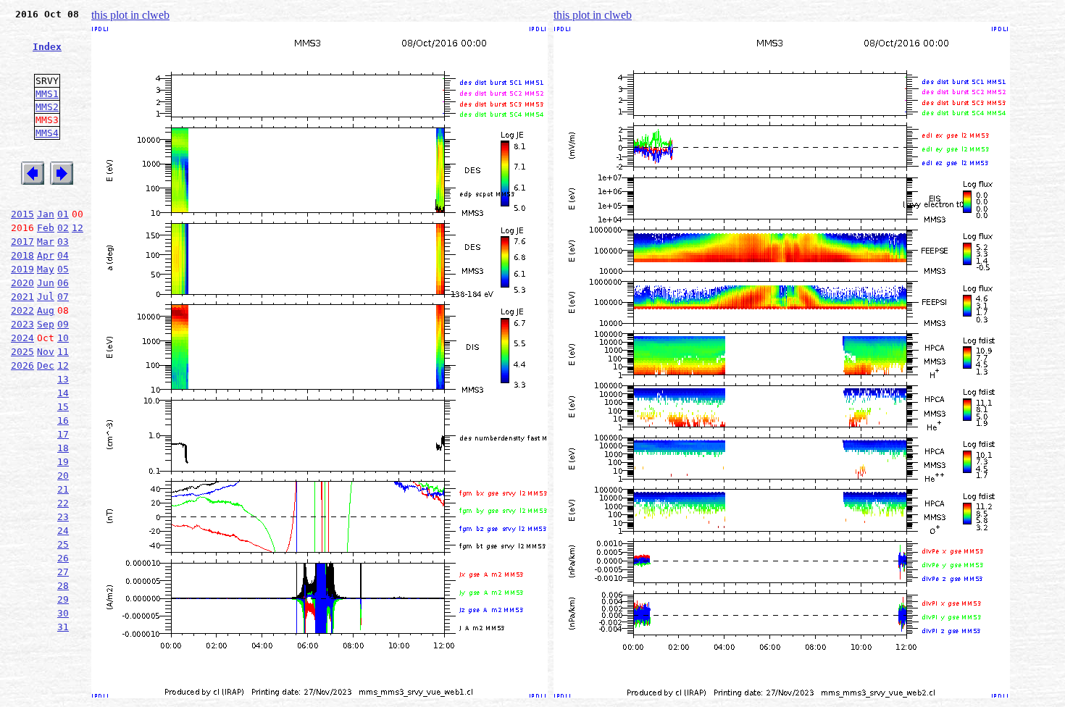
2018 (22, 255)
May (45, 269)
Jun (45, 282)
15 (63, 406)
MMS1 (47, 93)
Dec (45, 365)
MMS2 (47, 106)
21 (63, 489)
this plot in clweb (130, 15)
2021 (22, 296)
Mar (45, 241)
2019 (22, 269)
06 (63, 282)
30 (63, 613)
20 (63, 475)
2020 (22, 282)
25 (63, 544)
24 (63, 530)
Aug (45, 310)
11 (63, 351)
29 (63, 599)
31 (63, 627)
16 (63, 420)
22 (63, 503)
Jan (45, 214)
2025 (22, 351)
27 (63, 571)
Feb (45, 227)
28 (63, 585)
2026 (22, 365)
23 (63, 516)
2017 (22, 241)
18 (63, 448)
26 (63, 558)
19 (63, 461)
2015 (22, 214)
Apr (45, 255)
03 (63, 241)
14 (63, 393)
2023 (22, 324)
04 (63, 255)
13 (63, 379)
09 (63, 324)
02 (63, 227)
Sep (45, 324)
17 (63, 434)
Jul (45, 296)
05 (63, 269)
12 (77, 227)
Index (47, 46)
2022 (22, 310)
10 (63, 337)
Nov (45, 351)
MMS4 (47, 132)
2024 (22, 337)
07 (63, 296)
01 (63, 214)
